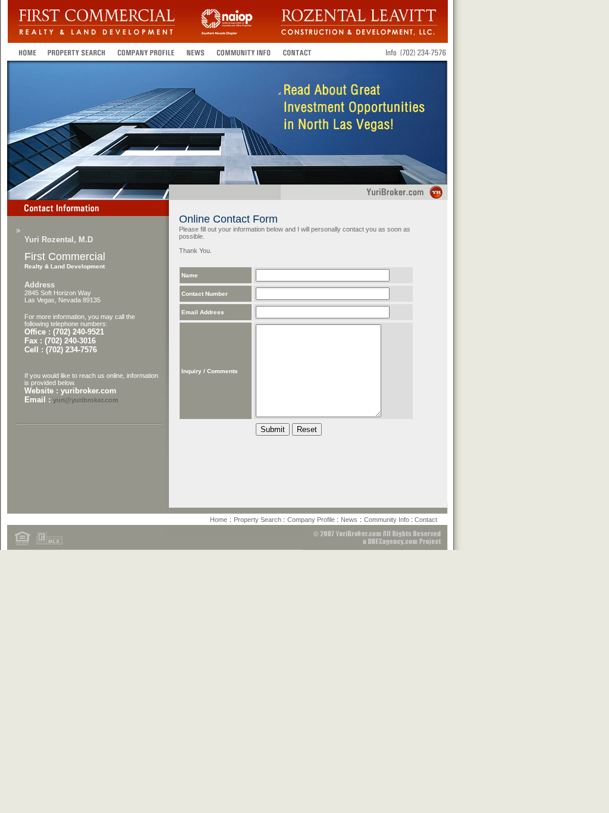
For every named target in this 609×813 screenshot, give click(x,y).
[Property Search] (77, 52)
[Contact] (297, 52)
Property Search (258, 519)
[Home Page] (24, 52)
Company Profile (312, 519)
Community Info (387, 519)
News (349, 519)
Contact (426, 519)
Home (218, 519)
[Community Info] (244, 52)
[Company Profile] (146, 52)
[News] (195, 52)
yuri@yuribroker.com (85, 400)
